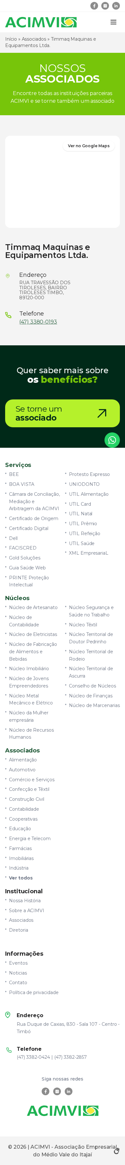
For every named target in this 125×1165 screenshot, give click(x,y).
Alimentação (23, 760)
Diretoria (18, 930)
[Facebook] (94, 6)
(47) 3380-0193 (38, 322)
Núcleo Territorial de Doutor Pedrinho (91, 638)
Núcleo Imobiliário (29, 668)
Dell (13, 538)
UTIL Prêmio (83, 523)
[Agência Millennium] (116, 1151)
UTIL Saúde (82, 543)
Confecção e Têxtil (29, 789)
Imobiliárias (21, 858)
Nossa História (25, 901)
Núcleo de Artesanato (33, 607)
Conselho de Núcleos (92, 686)
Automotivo (22, 770)
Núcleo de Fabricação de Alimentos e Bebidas (33, 651)
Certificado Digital (28, 528)
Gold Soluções (24, 558)
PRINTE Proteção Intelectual (29, 581)
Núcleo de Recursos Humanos (31, 733)
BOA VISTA (21, 484)
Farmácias (20, 848)
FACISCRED (23, 548)
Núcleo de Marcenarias (94, 705)
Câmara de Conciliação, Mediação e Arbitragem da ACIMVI (34, 501)
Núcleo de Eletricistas (33, 634)
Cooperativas (23, 819)
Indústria (19, 868)
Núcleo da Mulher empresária (28, 716)
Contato (18, 982)
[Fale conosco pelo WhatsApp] (112, 440)
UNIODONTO (84, 484)
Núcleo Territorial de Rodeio (91, 655)
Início (11, 39)
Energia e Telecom (30, 838)
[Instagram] (105, 6)
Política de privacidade (34, 992)
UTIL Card (80, 504)
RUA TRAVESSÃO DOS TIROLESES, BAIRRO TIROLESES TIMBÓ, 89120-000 (45, 290)
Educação (20, 829)
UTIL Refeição (84, 533)
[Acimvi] (41, 22)
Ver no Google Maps (89, 145)
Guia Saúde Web (27, 568)
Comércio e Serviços (31, 780)
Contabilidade (24, 809)
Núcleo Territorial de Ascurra (91, 672)
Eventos (18, 963)
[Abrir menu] (113, 22)
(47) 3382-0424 (33, 1057)
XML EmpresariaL (88, 553)
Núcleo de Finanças (91, 696)
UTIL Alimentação (89, 494)
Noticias (18, 973)
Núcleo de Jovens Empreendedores (29, 682)
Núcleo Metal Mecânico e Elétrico (31, 699)
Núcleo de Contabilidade (24, 621)
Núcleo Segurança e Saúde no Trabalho (91, 611)
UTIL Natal (80, 514)
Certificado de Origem (33, 518)
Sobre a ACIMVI (26, 910)
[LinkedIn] (116, 6)
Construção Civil (26, 799)
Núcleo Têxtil (83, 625)
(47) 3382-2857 (70, 1057)
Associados (34, 39)
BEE (14, 474)
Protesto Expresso (89, 474)
